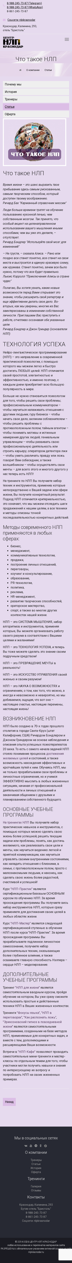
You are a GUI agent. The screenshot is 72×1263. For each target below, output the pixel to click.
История (11, 92)
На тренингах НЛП (16, 822)
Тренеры (11, 99)
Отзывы (36, 1190)
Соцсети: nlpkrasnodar (36, 1220)
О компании (36, 1152)
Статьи (9, 107)
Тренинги (36, 1178)
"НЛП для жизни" (27, 987)
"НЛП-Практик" (21, 889)
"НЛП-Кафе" (26, 1052)
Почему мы (13, 84)
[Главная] (20, 70)
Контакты (36, 1197)
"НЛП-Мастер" (21, 923)
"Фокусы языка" (28, 1013)
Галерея (36, 1186)
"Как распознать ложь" (40, 1017)
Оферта (10, 114)
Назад (9, 1102)
